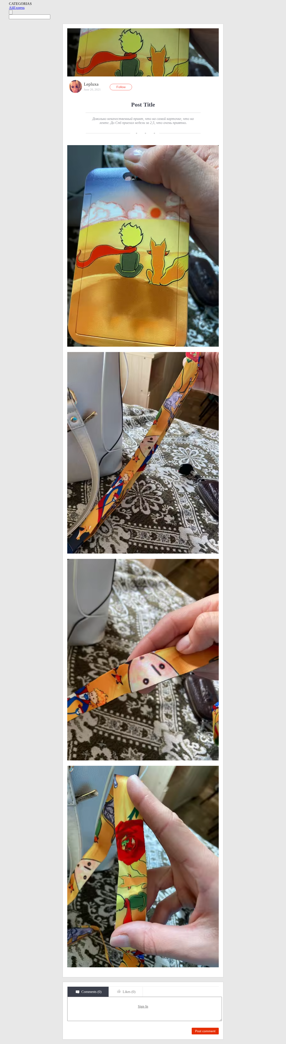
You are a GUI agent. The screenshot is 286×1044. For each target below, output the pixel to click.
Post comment (205, 1031)
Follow (121, 87)
